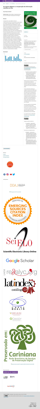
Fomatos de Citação (28, 49)
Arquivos (7, 3)
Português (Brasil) (6, 157)
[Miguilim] (15, 315)
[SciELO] (20, 253)
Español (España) (6, 155)
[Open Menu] (3, 1)
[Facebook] (4, 175)
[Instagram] (7, 175)
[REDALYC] (20, 275)
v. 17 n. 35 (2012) (12, 3)
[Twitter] (13, 175)
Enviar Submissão (6, 148)
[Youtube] (10, 175)
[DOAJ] (17, 188)
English (4, 154)
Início (4, 3)
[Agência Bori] (22, 364)
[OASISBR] (16, 321)
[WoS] (17, 224)
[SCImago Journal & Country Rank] (15, 191)
